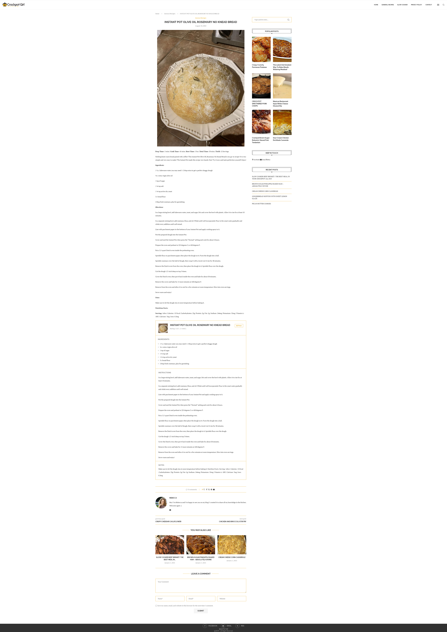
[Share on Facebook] (206, 489)
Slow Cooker (402, 5)
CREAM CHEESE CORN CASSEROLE (231, 557)
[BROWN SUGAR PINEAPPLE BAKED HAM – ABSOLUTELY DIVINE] (200, 544)
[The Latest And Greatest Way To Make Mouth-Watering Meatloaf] (282, 49)
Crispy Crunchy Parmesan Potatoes (259, 66)
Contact (428, 5)
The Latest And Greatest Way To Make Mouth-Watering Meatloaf (282, 67)
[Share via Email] (214, 489)
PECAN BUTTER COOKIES (261, 204)
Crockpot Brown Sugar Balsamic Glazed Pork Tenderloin (260, 140)
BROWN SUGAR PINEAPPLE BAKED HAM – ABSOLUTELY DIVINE (267, 185)
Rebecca (173, 498)
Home (376, 5)
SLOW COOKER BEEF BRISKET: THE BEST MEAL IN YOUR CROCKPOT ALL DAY (271, 177)
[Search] (443, 4)
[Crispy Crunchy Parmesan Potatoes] (261, 49)
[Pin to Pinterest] (211, 489)
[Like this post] (204, 489)
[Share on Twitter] (209, 489)
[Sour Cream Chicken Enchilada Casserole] (282, 122)
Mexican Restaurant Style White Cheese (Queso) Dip (280, 103)
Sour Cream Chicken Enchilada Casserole (281, 139)
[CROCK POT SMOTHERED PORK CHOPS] (261, 85)
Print (240, 325)
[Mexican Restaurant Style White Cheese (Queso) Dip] (282, 85)
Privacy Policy (416, 5)
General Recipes (388, 5)
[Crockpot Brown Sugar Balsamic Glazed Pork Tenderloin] (261, 122)
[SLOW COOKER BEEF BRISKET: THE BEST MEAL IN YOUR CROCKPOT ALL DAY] (169, 544)
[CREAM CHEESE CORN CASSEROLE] (231, 544)
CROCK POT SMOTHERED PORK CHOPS (259, 103)
